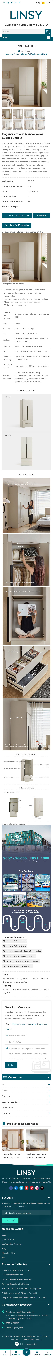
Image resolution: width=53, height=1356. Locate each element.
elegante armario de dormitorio (19, 966)
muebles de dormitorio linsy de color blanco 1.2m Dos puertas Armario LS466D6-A (12, 1156)
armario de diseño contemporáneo (21, 956)
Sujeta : (26, 1026)
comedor (6, 1096)
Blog (4, 1248)
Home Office (7, 1107)
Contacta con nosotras (15, 215)
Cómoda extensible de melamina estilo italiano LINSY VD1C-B (26, 991)
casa (4, 1234)
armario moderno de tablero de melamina (24, 951)
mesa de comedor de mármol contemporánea (22, 1288)
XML (4, 1257)
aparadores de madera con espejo (17, 1279)
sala (4, 1084)
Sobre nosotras (8, 1239)
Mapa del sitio (8, 1253)
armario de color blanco (16, 941)
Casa (22, 51)
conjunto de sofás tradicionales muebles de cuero (24, 1297)
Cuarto (5, 1090)
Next (49, 1142)
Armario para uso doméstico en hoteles (22, 961)
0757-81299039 (12, 1323)
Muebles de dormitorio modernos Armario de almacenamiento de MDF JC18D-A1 (37, 1156)
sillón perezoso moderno (12, 1274)
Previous (1, 1142)
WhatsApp (41, 215)
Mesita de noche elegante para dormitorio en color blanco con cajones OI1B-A (25, 980)
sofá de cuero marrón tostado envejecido (20, 1293)
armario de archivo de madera (15, 1284)
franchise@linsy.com (14, 1327)
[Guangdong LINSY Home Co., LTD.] (26, 14)
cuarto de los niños (10, 1101)
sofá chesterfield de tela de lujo (16, 1270)
